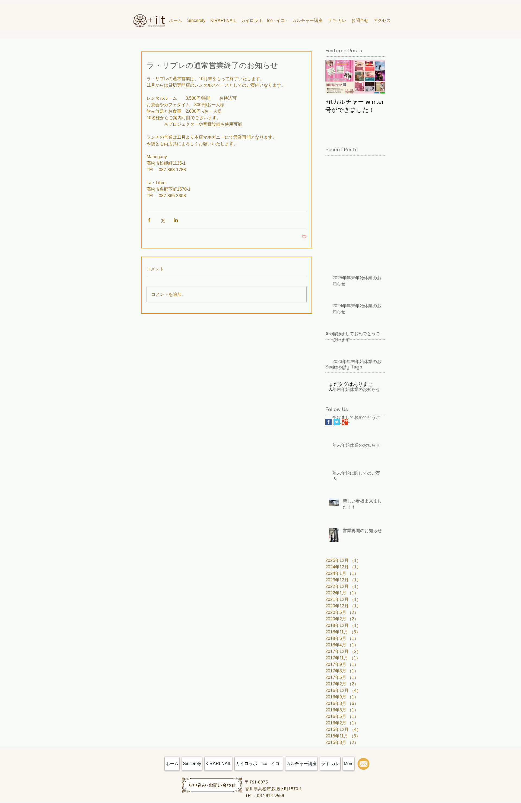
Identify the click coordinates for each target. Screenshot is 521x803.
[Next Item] (376, 77)
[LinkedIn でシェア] (175, 220)
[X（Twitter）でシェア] (162, 220)
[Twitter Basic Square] (336, 422)
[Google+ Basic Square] (345, 422)
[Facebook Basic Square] (328, 422)
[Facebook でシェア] (149, 220)
